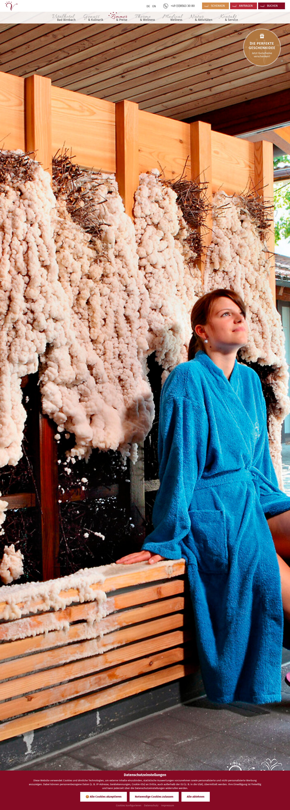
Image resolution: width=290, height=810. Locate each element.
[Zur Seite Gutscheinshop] (262, 47)
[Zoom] (145, 404)
